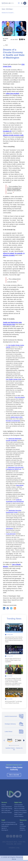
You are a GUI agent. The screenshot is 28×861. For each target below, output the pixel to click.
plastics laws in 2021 (17, 417)
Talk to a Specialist (14, 774)
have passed (19, 485)
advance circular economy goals (13, 135)
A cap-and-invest (11, 534)
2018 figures (9, 528)
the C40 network (20, 397)
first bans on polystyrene (13, 420)
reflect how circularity (12, 93)
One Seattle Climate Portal (13, 379)
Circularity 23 (7, 131)
